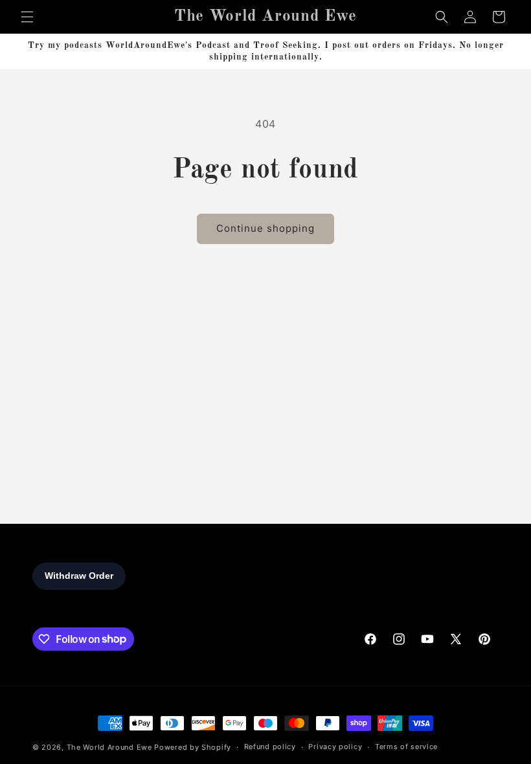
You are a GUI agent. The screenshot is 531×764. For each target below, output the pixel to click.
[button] (27, 17)
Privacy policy (335, 746)
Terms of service (406, 746)
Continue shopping (265, 228)
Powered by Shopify (192, 747)
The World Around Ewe (109, 747)
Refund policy (270, 746)
